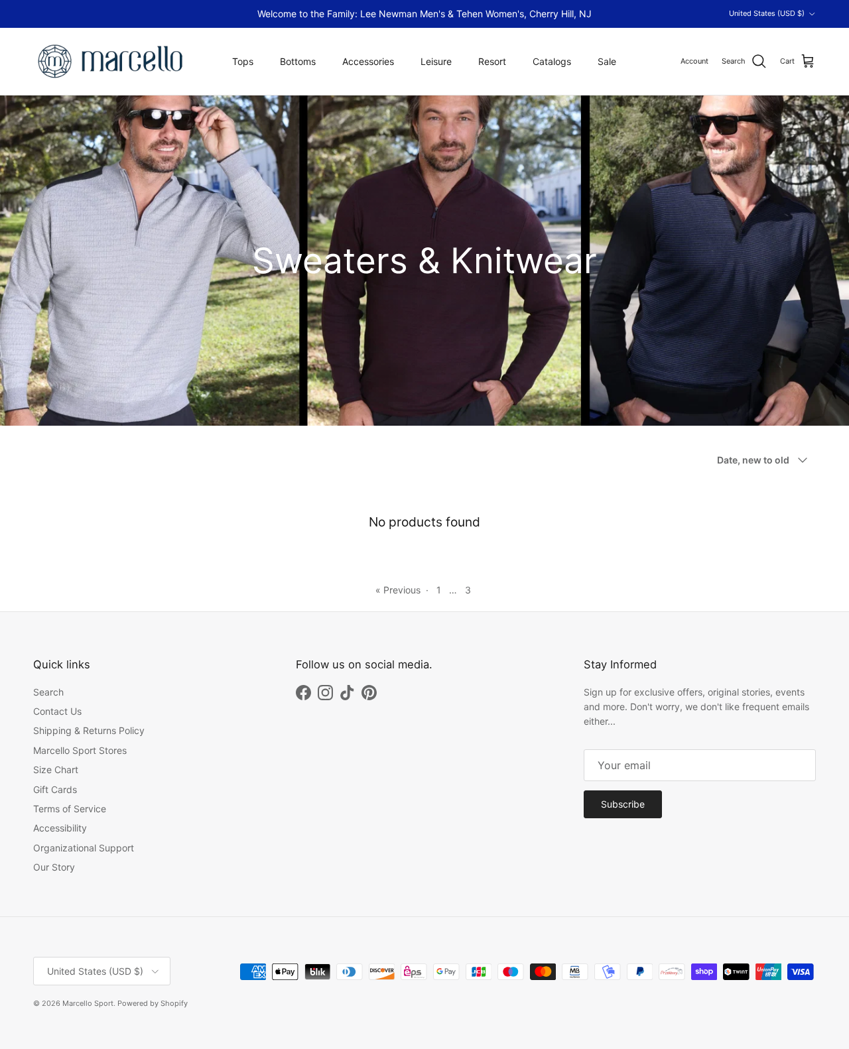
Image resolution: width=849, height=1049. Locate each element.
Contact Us (57, 711)
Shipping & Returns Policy (89, 730)
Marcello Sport (87, 1003)
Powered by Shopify (152, 1003)
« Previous (398, 589)
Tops (242, 61)
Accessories (368, 61)
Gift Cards (55, 789)
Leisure (436, 61)
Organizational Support (83, 847)
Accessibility (60, 827)
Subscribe (623, 804)
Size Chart (55, 769)
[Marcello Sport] (111, 61)
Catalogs (552, 61)
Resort (492, 61)
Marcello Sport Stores (80, 750)
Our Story (54, 867)
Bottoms (298, 61)
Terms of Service (69, 808)
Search (48, 692)
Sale (607, 61)
